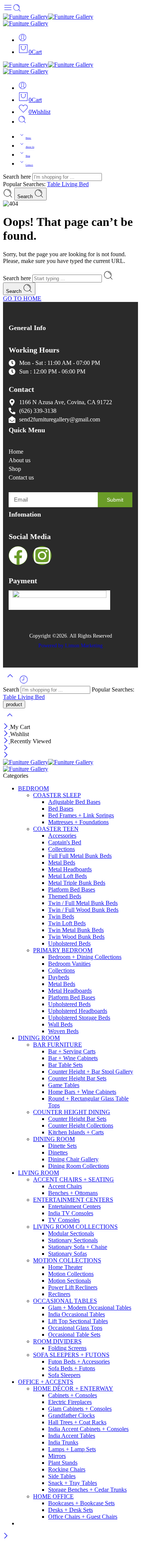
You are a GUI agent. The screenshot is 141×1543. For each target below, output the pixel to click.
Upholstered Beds (69, 943)
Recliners (59, 1294)
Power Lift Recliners (72, 1287)
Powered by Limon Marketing (70, 645)
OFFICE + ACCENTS (45, 1382)
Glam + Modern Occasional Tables (89, 1307)
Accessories (62, 835)
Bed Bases (60, 808)
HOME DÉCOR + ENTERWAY (73, 1388)
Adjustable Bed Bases (74, 802)
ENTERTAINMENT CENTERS (73, 1199)
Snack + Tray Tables (72, 1483)
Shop (28, 156)
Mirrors (57, 1456)
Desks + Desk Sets (70, 1510)
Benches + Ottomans (73, 1193)
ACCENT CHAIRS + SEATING (73, 1179)
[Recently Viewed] (24, 682)
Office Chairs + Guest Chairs (82, 1516)
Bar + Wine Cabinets (73, 1058)
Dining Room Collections (78, 1166)
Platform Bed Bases (71, 889)
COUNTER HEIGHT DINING (71, 1112)
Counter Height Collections (80, 1125)
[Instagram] (42, 555)
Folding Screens (67, 1348)
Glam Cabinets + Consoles (80, 1409)
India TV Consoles (70, 1213)
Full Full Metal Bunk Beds (80, 856)
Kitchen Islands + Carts (76, 1132)
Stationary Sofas (67, 1253)
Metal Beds (61, 862)
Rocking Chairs (66, 1469)
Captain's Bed (64, 842)
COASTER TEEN (56, 829)
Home (28, 138)
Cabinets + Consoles (72, 1395)
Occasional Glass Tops (75, 1328)
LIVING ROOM (38, 1173)
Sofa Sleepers (64, 1375)
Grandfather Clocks (71, 1415)
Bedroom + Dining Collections (84, 957)
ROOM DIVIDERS (57, 1341)
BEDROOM (33, 788)
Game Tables (63, 1085)
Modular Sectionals (71, 1233)
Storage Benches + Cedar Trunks (87, 1489)
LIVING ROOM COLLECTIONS (75, 1226)
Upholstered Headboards (77, 1011)
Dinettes (58, 1152)
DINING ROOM (39, 1038)
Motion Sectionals (69, 1280)
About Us (30, 147)
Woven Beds (63, 1031)
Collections (61, 849)
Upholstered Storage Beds (79, 1017)
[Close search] (10, 720)
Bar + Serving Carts (72, 1051)
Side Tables (62, 1476)
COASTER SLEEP (57, 795)
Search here (17, 176)
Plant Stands (62, 1462)
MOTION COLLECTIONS (67, 1260)
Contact (29, 165)
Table (54, 184)
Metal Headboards (70, 869)
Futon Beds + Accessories (79, 1361)
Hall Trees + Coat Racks (77, 1422)
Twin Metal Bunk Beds (76, 930)
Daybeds (58, 977)
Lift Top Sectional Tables (78, 1321)
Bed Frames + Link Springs (81, 815)
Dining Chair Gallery (73, 1159)
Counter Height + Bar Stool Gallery (90, 1071)
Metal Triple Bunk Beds (76, 883)
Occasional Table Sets (74, 1334)
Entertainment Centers (74, 1206)
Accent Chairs (65, 1186)
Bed (84, 184)
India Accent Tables (71, 1435)
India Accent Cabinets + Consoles (88, 1429)
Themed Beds (64, 896)
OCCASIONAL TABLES (65, 1301)
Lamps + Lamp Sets (72, 1449)
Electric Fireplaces (70, 1402)
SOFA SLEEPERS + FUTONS (71, 1355)
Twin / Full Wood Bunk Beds (83, 910)
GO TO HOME (22, 298)
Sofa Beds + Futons (71, 1368)
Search (25, 196)
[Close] (6, 727)
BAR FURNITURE (57, 1044)
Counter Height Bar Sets (77, 1078)
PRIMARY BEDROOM (62, 950)
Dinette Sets (62, 1146)
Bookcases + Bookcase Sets (81, 1503)
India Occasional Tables (76, 1314)
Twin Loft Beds (67, 923)
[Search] (22, 121)
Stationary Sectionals (73, 1240)
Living (70, 184)
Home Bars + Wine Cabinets (82, 1092)
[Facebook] (18, 555)
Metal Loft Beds (67, 876)
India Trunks (63, 1442)
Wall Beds (60, 1024)
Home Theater (65, 1267)
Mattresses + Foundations (78, 822)
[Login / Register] (22, 40)
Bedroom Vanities (69, 963)
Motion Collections (71, 1274)
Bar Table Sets (65, 1065)
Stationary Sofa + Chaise (77, 1247)
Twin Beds (61, 916)
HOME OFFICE (53, 1496)
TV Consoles (64, 1220)
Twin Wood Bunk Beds (76, 937)
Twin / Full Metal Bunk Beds (83, 903)
